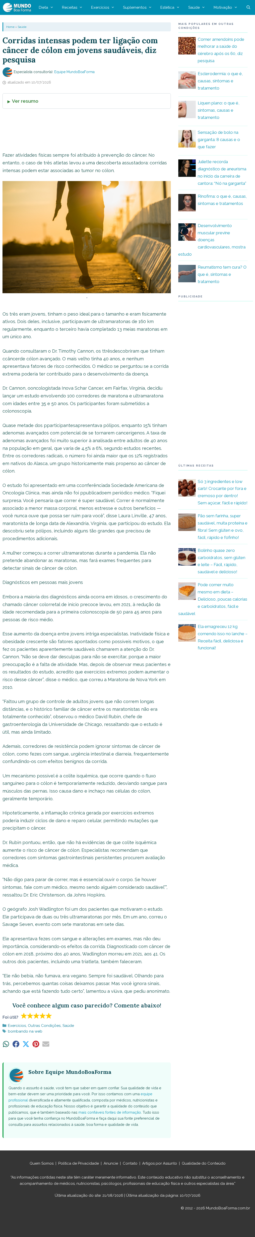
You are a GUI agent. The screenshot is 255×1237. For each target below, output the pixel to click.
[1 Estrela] (24, 1016)
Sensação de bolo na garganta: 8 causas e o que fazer (219, 139)
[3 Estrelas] (36, 1016)
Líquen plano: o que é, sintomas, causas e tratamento (218, 110)
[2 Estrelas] (30, 1016)
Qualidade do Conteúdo (204, 1163)
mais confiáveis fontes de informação (109, 1112)
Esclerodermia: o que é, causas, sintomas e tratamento (220, 81)
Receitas (69, 7)
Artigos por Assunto (159, 1163)
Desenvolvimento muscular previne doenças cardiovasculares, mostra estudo (212, 240)
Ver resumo (25, 101)
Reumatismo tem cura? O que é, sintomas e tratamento (222, 274)
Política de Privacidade (78, 1163)
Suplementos (134, 7)
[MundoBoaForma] (18, 7)
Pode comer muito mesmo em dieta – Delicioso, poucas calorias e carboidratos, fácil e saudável (212, 599)
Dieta (43, 7)
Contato (130, 1163)
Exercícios (100, 7)
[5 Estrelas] (49, 1016)
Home (10, 27)
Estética (167, 7)
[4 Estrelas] (43, 1016)
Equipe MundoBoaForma (74, 72)
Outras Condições (44, 1025)
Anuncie (111, 1163)
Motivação (223, 7)
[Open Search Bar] (248, 7)
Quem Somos (42, 1163)
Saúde (194, 7)
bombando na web (25, 1031)
